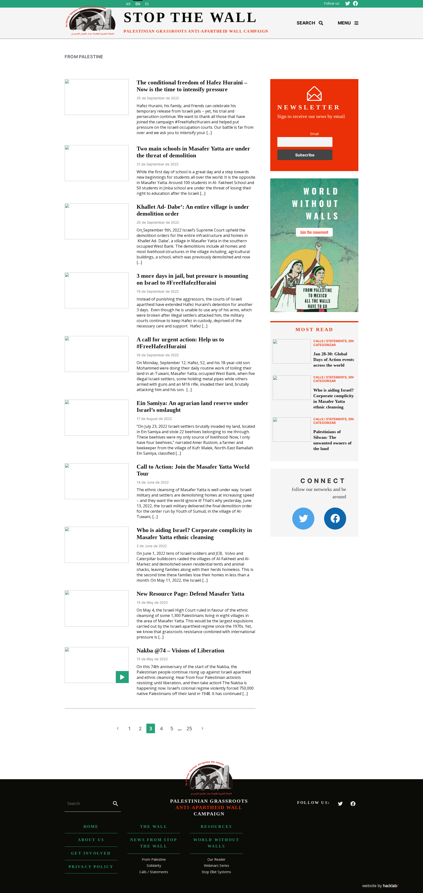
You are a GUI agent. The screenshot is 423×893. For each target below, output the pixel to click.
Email (314, 133)
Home (91, 826)
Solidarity (154, 865)
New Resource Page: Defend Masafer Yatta (190, 594)
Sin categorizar (333, 343)
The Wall (153, 826)
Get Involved (91, 853)
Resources (216, 826)
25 (189, 728)
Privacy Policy (91, 867)
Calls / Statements (330, 341)
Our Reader (216, 859)
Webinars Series (216, 865)
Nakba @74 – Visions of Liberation (180, 650)
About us (91, 840)
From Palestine (154, 859)
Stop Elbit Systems (216, 872)
